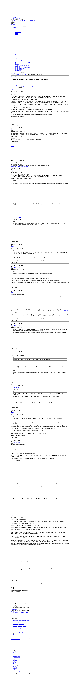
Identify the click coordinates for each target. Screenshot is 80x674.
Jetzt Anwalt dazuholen (24, 86)
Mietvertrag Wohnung (19, 69)
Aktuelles (14, 662)
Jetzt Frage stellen (14, 601)
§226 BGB (66, 310)
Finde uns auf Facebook (17, 654)
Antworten (12, 86)
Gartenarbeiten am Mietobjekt (18, 632)
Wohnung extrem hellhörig (17, 634)
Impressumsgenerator (16, 655)
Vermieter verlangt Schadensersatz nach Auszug (21, 620)
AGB (14, 663)
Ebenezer (12, 246)
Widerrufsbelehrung (16, 671)
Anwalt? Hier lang (14, 73)
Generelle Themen (18, 32)
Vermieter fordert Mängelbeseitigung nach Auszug (21, 628)
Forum (14, 47)
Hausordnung (17, 63)
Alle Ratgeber (15, 647)
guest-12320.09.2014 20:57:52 (16, 217)
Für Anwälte (41, 673)
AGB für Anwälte (26, 673)
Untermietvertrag (18, 70)
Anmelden (14, 644)
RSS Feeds (15, 652)
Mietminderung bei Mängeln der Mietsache (22, 67)
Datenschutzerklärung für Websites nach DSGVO (23, 62)
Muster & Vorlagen (16, 59)
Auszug (25, 74)
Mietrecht (16, 35)
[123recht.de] (16, 18)
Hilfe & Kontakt (13, 17)
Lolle (11, 129)
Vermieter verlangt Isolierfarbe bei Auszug (20, 622)
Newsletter (14, 651)
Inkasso (16, 33)
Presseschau (15, 646)
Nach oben (12, 611)
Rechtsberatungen (32, 20)
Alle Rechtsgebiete (18, 28)
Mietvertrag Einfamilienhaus (20, 68)
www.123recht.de (14, 74)
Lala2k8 (12, 89)
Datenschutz (15, 668)
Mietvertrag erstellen (16, 657)
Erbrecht (16, 30)
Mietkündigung (17, 66)
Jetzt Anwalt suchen (14, 609)
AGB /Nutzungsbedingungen (17, 670)
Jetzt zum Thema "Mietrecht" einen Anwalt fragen (19, 166)
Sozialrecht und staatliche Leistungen (21, 36)
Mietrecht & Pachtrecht (19, 45)
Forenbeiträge (22, 20)
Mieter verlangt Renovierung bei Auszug (20, 626)
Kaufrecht (16, 34)
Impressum (17, 64)
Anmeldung (15, 660)
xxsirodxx (12, 146)
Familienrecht (17, 31)
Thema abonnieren (19, 81)
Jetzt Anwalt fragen (31, 86)
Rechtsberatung (15, 643)
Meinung (16, 44)
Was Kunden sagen (16, 645)
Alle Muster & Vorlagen (19, 60)
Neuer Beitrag (17, 86)
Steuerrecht (17, 37)
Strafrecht (16, 38)
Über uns (14, 666)
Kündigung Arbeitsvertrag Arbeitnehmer (22, 65)
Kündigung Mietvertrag (17, 656)
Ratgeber (14, 20)
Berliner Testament (18, 61)
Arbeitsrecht (17, 29)
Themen (14, 27)
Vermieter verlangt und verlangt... (18, 624)
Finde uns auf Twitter (16, 653)
